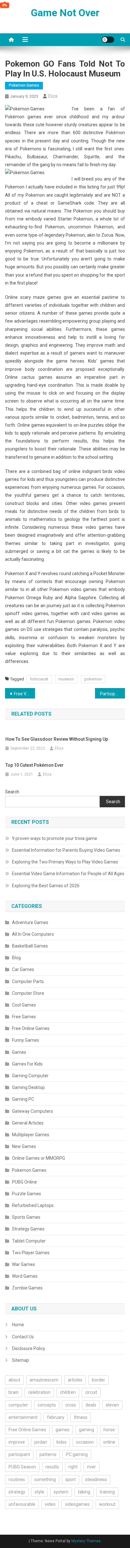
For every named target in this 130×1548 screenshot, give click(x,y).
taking (84, 1491)
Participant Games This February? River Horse (112, 693)
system (61, 1491)
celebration (39, 1392)
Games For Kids (27, 1063)
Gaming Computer (30, 1075)
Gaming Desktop (28, 1087)
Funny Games (25, 1040)
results (52, 1466)
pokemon (93, 679)
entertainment (23, 1417)
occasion (85, 1442)
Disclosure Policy (28, 1348)
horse (109, 1429)
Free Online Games (31, 1028)
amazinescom (44, 1379)
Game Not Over (65, 13)
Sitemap (20, 1360)
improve (17, 1442)
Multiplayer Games (30, 1134)
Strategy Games (28, 1228)
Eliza (52, 96)
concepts (47, 1404)
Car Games (23, 969)
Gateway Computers (32, 1111)
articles (75, 1379)
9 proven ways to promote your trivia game (54, 838)
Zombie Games (27, 1287)
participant (19, 1454)
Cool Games (24, 1004)
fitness (80, 1417)
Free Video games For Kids (24, 693)
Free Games (24, 1016)
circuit (91, 1392)
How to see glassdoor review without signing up (56, 739)
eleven (112, 1404)
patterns (47, 1454)
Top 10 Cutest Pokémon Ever (34, 765)
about (14, 1379)
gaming (86, 1429)
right (73, 1466)
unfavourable (22, 1504)
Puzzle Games (26, 1193)
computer (18, 1404)
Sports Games (26, 1217)
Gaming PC (23, 1099)
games (62, 1429)
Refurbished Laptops (33, 1205)
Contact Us (23, 1336)
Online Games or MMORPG (38, 1158)
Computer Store (28, 993)
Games (19, 1052)
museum (66, 679)
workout (107, 1504)
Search (12, 791)
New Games (24, 1146)
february (55, 1417)
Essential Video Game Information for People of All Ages (68, 873)
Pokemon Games (24, 85)
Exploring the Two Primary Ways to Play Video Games (65, 861)
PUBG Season (22, 1466)
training (107, 1491)
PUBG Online (24, 1181)
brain (14, 1392)
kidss (61, 1442)
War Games (23, 1264)
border (98, 1379)
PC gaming (77, 1454)
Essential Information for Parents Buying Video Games (66, 850)
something (45, 1479)
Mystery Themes (86, 1541)
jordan (40, 1442)
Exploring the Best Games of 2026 (46, 885)
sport (70, 1479)
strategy (17, 1491)
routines (17, 1479)
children (68, 1392)
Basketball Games (30, 945)
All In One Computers (33, 934)
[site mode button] (108, 39)
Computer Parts (28, 981)
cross (70, 1404)
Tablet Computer (29, 1240)
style (39, 1491)
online (109, 1442)
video (50, 1504)
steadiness (96, 1479)
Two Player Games (31, 1252)
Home (18, 1324)
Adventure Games (30, 922)
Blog (16, 957)
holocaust (39, 679)
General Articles (28, 1122)
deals (91, 1404)
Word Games (25, 1276)
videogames (77, 1504)
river (91, 1466)
